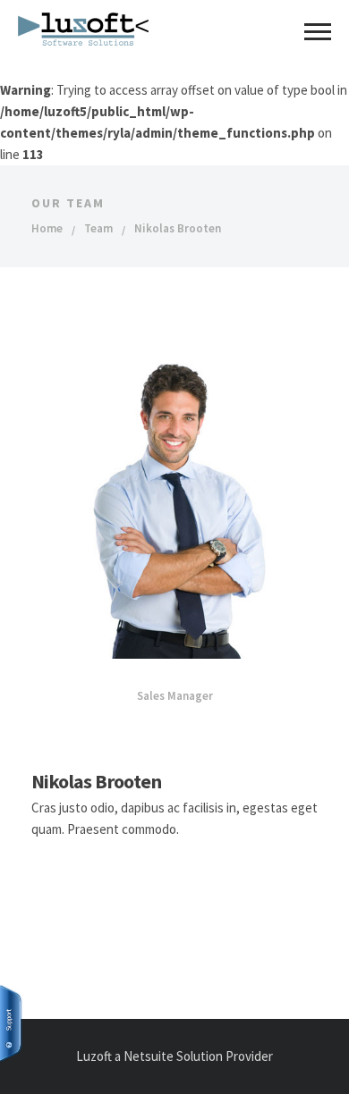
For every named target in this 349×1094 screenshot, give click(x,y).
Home (47, 228)
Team (98, 228)
